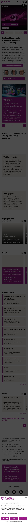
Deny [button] (14, 518)
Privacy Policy (4, 513)
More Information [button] (23, 518)
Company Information (12, 513)
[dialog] (14, 509)
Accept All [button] (5, 518)
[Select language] (26, 497)
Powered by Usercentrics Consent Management (14, 521)
